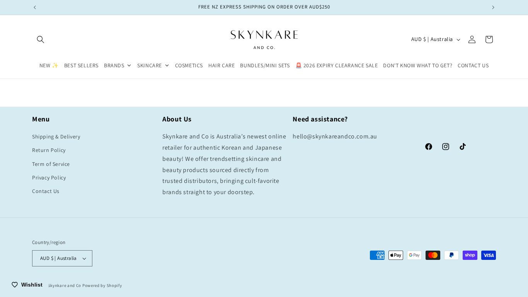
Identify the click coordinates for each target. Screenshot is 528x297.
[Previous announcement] (34, 7)
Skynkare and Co (65, 285)
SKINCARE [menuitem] (149, 65)
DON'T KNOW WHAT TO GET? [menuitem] (417, 65)
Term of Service (51, 163)
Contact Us (46, 191)
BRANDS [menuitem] (114, 65)
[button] (40, 39)
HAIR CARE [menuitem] (221, 65)
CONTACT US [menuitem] (473, 65)
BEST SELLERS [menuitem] (81, 65)
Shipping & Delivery (56, 136)
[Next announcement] (493, 7)
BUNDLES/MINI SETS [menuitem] (265, 65)
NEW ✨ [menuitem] (49, 65)
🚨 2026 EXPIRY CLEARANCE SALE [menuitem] (336, 65)
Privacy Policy (49, 177)
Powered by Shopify (102, 285)
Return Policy (49, 150)
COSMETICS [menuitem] (189, 65)
